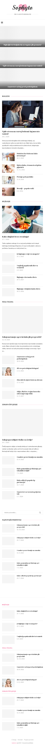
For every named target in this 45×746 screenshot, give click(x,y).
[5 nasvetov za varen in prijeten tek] (8, 495)
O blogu (14, 740)
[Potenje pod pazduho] (8, 180)
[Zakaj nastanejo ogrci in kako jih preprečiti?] (22, 319)
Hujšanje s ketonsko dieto (27, 277)
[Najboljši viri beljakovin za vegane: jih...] (22, 36)
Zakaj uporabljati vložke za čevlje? (17, 440)
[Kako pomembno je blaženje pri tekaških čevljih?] (8, 472)
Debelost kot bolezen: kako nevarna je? (27, 155)
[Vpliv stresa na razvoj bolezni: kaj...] (22, 57)
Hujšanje (6, 201)
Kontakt (20, 740)
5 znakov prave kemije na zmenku (30, 457)
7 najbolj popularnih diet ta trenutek (27, 267)
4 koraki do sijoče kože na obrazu (29, 380)
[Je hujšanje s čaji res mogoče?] (8, 257)
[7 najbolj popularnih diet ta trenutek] (8, 269)
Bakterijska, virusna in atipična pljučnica (29, 166)
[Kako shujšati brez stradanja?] (22, 219)
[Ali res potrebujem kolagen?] (8, 371)
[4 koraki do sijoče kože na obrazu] (8, 383)
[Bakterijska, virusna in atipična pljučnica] (8, 168)
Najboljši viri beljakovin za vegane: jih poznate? (22, 45)
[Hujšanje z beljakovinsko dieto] (8, 292)
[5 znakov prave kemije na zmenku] (8, 460)
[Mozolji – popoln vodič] (8, 192)
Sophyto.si (14, 743)
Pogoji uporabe (28, 740)
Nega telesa (7, 302)
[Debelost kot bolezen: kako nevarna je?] (8, 157)
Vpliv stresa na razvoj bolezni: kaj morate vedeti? (22, 66)
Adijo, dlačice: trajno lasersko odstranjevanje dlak (28, 393)
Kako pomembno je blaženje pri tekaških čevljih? (29, 470)
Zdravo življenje (9, 405)
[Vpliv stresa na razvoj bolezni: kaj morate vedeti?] (22, 114)
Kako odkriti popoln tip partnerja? (26, 481)
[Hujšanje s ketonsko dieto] (8, 280)
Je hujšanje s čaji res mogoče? (28, 254)
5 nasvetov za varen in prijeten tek (29, 493)
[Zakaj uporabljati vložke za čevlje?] (22, 422)
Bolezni (6, 96)
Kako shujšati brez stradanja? (15, 237)
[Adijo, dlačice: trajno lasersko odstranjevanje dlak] (8, 395)
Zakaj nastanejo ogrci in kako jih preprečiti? (22, 337)
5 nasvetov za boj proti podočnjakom (22, 87)
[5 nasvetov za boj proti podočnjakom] (22, 78)
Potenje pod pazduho (25, 177)
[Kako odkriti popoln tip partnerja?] (8, 483)
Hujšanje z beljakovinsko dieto (28, 289)
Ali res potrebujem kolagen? (28, 368)
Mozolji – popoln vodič (25, 189)
